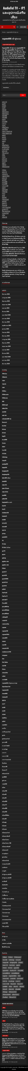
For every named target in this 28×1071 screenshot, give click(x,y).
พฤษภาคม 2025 (6, 346)
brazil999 (4, 439)
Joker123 (4, 485)
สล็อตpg (4, 822)
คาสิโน (4, 728)
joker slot (4, 151)
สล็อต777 (4, 805)
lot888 (4, 520)
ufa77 (3, 704)
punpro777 (5, 209)
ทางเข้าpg (4, 749)
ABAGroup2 (5, 405)
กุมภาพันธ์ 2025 (6, 357)
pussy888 (4, 121)
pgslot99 (4, 575)
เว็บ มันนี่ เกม (5, 892)
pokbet (4, 589)
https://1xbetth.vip (7, 131)
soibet (3, 676)
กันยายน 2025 (6, 332)
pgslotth (4, 586)
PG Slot (4, 544)
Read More (6, 88)
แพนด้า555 (5, 923)
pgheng (4, 558)
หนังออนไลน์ (5, 199)
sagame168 (5, 631)
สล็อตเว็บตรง (5, 111)
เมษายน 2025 (5, 350)
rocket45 (4, 620)
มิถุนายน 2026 (6, 301)
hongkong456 (5, 474)
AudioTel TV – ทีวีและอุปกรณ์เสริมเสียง (14, 12)
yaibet (3, 721)
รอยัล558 (4, 784)
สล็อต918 (4, 812)
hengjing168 (5, 471)
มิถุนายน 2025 (6, 343)
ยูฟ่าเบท (4, 780)
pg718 (3, 551)
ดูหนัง (3, 195)
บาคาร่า (4, 123)
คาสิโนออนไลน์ (6, 732)
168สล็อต (4, 373)
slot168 (4, 666)
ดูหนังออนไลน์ (5, 147)
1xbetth (4, 384)
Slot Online (5, 662)
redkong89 (5, 617)
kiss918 (4, 139)
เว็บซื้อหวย (5, 895)
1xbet (3, 380)
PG (3, 540)
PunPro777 (5, 596)
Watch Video (23, 27)
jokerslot (4, 160)
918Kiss (4, 391)
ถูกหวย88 (4, 742)
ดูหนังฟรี (4, 180)
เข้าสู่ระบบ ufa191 (6, 874)
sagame (4, 627)
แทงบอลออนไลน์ (6, 919)
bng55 (3, 436)
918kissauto (5, 394)
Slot (3, 659)
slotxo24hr (5, 673)
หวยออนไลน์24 (6, 864)
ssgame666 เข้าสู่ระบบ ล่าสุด (8, 44)
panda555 (4, 537)
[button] (2, 27)
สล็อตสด (4, 829)
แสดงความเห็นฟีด (7, 943)
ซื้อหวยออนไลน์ (6, 211)
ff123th (4, 453)
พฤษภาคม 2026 (6, 304)
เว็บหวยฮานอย (6, 912)
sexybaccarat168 (6, 652)
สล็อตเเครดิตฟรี (6, 846)
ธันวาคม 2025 (6, 322)
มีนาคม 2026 (5, 311)
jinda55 (4, 106)
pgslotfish (5, 582)
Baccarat (4, 422)
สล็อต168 (4, 217)
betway (4, 429)
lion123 (4, 506)
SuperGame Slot (6, 686)
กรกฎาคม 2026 (6, 297)
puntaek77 (5, 599)
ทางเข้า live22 (6, 746)
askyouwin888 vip (6, 419)
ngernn (4, 530)
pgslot (4, 119)
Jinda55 (20, 962)
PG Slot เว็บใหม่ (6, 547)
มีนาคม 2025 (5, 353)
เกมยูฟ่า (4, 871)
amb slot (4, 415)
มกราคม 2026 (6, 318)
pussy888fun (5, 606)
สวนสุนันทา (5, 853)
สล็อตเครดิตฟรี (6, 836)
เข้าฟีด (4, 940)
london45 (4, 516)
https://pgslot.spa (7, 133)
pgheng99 (5, 189)
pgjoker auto (5, 561)
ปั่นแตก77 (4, 770)
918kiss (4, 170)
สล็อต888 (4, 115)
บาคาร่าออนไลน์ (6, 207)
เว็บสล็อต (5, 997)
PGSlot (4, 568)
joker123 (4, 102)
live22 (3, 193)
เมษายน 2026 (5, 308)
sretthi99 (4, 679)
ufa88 (3, 707)
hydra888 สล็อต (6, 478)
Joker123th (5, 492)
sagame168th (5, 176)
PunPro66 (4, 592)
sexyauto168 (5, 648)
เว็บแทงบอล (5, 916)
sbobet (4, 641)
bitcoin (4, 433)
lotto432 (4, 523)
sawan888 (4, 638)
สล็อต (3, 155)
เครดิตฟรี (4, 881)
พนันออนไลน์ (5, 773)
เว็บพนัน (4, 902)
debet (3, 446)
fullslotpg (4, 191)
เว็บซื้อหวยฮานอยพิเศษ (8, 899)
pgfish (18, 965)
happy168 (4, 467)
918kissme (5, 398)
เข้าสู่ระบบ (5, 936)
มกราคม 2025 (6, 360)
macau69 (4, 526)
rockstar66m (5, 624)
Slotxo (3, 669)
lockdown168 (5, 513)
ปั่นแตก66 (4, 205)
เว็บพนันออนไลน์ (6, 905)
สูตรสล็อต (4, 857)
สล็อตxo (4, 164)
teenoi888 (4, 693)
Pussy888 (4, 603)
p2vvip (3, 533)
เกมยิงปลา (5, 867)
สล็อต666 (4, 801)
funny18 (4, 460)
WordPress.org (6, 947)
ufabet (4, 714)
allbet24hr (5, 408)
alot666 (4, 412)
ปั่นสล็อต (4, 763)
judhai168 (4, 499)
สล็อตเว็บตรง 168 (6, 843)
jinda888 (4, 481)
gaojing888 (5, 464)
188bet (5, 957)
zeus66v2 (4, 725)
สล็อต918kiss (5, 815)
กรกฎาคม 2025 (6, 339)
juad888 (4, 495)
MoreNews (22, 1067)
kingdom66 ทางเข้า (7, 502)
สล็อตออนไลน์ (5, 166)
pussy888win (5, 613)
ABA (3, 401)
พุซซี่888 (4, 777)
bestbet (4, 426)
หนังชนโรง (5, 174)
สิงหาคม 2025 (6, 336)
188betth (4, 377)
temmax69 (5, 697)
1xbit (3, 387)
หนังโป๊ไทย (5, 129)
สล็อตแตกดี (5, 850)
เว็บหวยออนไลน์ (6, 909)
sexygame (4, 655)
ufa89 (3, 711)
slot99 (3, 107)
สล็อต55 (4, 794)
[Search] (14, 27)
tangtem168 (5, 690)
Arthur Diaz (5, 62)
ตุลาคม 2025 (5, 329)
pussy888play (5, 610)
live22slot (12, 965)
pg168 (4, 104)
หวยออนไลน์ (5, 213)
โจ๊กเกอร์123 (5, 153)
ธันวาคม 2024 (6, 364)
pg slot (4, 137)
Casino (4, 443)
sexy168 (4, 645)
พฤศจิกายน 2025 (6, 325)
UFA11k (4, 700)
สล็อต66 (4, 109)
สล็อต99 (4, 819)
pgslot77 (4, 203)
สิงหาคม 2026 (6, 294)
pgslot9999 (5, 579)
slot (3, 143)
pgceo (3, 554)
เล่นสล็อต (4, 888)
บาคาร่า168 (5, 185)
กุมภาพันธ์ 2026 (6, 315)
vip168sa (4, 718)
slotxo (3, 125)
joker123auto (5, 488)
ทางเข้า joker (5, 149)
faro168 (4, 450)
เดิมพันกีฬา (5, 885)
